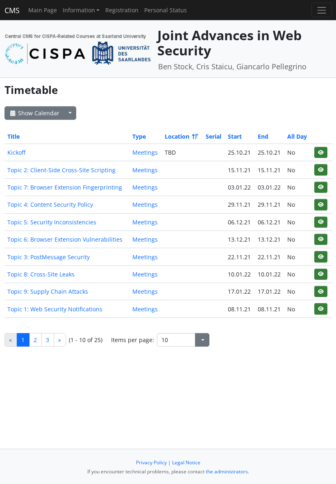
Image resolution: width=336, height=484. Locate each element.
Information (79, 10)
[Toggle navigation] (321, 10)
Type (139, 136)
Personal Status (165, 10)
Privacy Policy (151, 462)
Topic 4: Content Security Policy (50, 204)
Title (13, 136)
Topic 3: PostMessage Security (48, 257)
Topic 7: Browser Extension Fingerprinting (64, 187)
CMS (12, 10)
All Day (297, 136)
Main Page (42, 10)
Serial (213, 136)
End (263, 136)
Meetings (145, 152)
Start (235, 136)
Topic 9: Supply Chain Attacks (47, 291)
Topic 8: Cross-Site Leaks (41, 274)
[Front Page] (78, 48)
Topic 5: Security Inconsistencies (51, 222)
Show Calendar (37, 113)
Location (177, 136)
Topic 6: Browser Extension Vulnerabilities (65, 239)
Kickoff (16, 152)
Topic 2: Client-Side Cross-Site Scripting (61, 170)
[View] (320, 152)
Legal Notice (186, 462)
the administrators (227, 471)
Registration (121, 10)
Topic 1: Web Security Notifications (54, 309)
